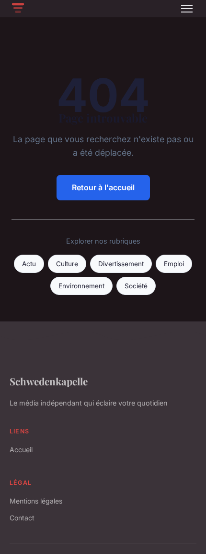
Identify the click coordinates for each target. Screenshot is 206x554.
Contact (22, 518)
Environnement (81, 286)
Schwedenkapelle (49, 381)
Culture (67, 264)
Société (136, 286)
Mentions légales (36, 501)
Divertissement (121, 264)
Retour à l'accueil (103, 187)
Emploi (174, 264)
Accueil (21, 449)
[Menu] (186, 8)
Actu (29, 264)
